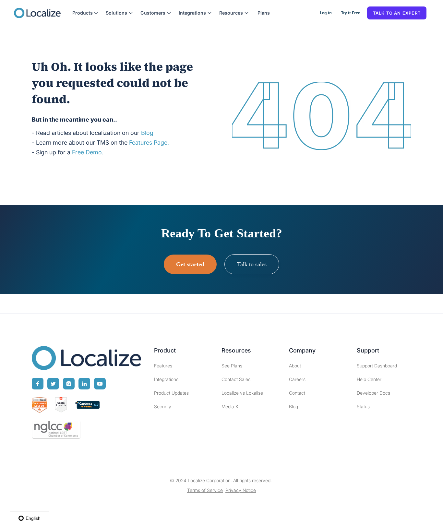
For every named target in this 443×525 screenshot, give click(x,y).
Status (363, 406)
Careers (297, 379)
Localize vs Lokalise (242, 393)
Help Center (369, 379)
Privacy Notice (240, 490)
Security (162, 406)
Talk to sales (252, 264)
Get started (190, 264)
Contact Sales (236, 379)
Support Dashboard (377, 365)
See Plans (232, 365)
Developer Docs (373, 393)
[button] (85, 13)
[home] (37, 13)
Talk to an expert (397, 13)
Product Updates (171, 393)
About (295, 365)
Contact (297, 393)
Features (163, 365)
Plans (263, 13)
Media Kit (231, 406)
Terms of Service (205, 490)
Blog (293, 406)
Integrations (166, 379)
